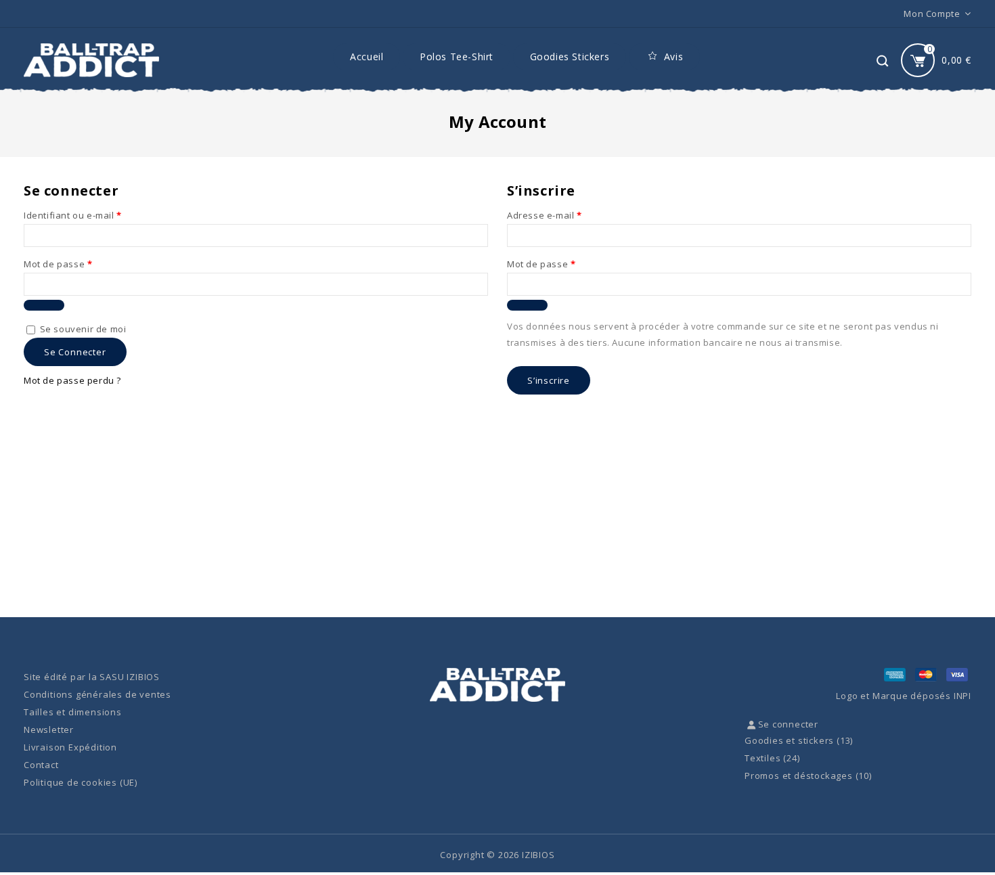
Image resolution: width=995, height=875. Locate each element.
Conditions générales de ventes (97, 694)
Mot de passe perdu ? (72, 380)
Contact (41, 765)
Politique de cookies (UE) (80, 782)
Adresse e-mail (544, 215)
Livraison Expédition (70, 747)
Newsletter (49, 729)
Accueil (366, 56)
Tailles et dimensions (73, 712)
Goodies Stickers (570, 56)
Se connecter (75, 352)
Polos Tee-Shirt (456, 56)
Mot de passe (58, 264)
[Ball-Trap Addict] (91, 60)
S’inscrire (548, 380)
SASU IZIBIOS (130, 677)
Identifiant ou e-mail (73, 215)
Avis (673, 56)
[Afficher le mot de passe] (44, 305)
